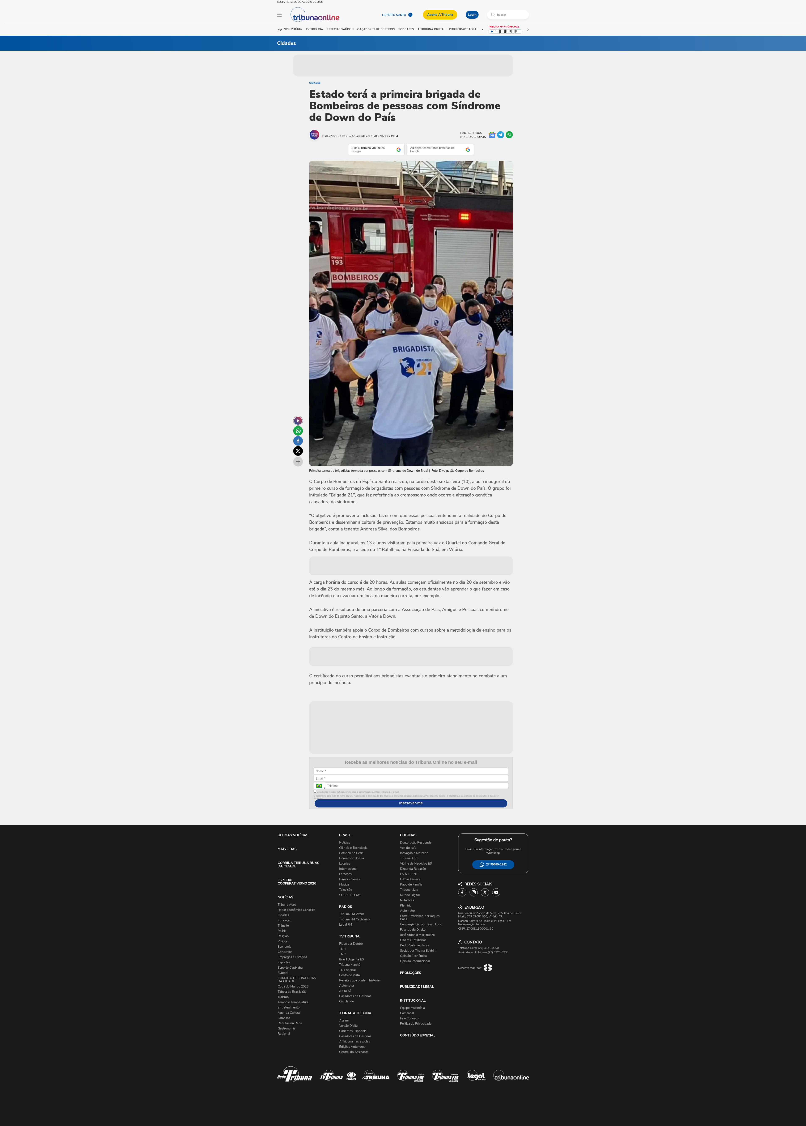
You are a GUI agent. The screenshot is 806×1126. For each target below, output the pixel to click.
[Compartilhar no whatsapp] (298, 431)
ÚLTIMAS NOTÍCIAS (293, 835)
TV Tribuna (314, 29)
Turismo (283, 997)
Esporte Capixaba (290, 967)
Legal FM (345, 924)
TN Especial (347, 970)
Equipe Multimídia (412, 1008)
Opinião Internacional (415, 961)
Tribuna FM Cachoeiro (354, 919)
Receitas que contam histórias (360, 980)
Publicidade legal (463, 29)
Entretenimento (289, 1007)
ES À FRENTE (410, 874)
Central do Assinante (354, 1052)
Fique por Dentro (351, 943)
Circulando (346, 1001)
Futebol (283, 972)
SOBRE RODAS (350, 895)
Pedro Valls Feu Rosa (414, 945)
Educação (284, 920)
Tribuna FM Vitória (352, 914)
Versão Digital (348, 1025)
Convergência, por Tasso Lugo (421, 924)
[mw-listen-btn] (298, 421)
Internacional (348, 868)
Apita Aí (345, 991)
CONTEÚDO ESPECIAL (417, 1035)
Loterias (344, 863)
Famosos (284, 1018)
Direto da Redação (413, 868)
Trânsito (283, 925)
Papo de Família (411, 884)
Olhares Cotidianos (413, 940)
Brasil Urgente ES (351, 959)
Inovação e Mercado (414, 853)
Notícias (344, 842)
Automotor (346, 985)
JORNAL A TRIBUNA (355, 1013)
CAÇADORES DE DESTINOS (376, 29)
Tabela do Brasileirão (292, 991)
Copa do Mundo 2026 (293, 986)
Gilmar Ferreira (410, 879)
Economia (284, 946)
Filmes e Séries (349, 879)
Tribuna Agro (287, 904)
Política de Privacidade (416, 1023)
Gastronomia (287, 1028)
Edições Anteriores (352, 1046)
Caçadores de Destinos (355, 996)
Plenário (405, 905)
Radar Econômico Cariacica (296, 910)
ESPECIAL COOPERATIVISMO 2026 (297, 882)
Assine (344, 1020)
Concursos (285, 952)
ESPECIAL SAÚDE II (340, 29)
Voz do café (408, 847)
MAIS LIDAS (287, 849)
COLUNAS (408, 835)
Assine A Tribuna (440, 14)
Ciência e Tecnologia (353, 847)
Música (344, 884)
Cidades (315, 83)
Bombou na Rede (351, 853)
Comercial (407, 1013)
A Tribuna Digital (431, 29)
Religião (283, 936)
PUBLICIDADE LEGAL (417, 986)
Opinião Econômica (413, 955)
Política (283, 941)
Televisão (345, 889)
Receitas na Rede (290, 1023)
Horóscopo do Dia (351, 858)
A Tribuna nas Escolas (354, 1041)
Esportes (284, 962)
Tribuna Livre (409, 889)
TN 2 (342, 954)
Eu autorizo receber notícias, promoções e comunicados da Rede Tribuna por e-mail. (357, 792)
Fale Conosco (409, 1018)
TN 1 (342, 949)
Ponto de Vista (349, 975)
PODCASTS (406, 29)
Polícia (282, 931)
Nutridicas (407, 900)
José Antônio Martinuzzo (417, 935)
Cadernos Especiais (352, 1031)
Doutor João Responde (416, 842)
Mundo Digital (410, 895)
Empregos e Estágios (292, 957)
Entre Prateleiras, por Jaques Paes (420, 917)
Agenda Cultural (289, 1012)
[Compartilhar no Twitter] (298, 451)
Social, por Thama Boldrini (418, 950)
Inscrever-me (411, 803)
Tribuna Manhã (349, 964)
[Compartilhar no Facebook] (298, 441)
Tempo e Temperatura (293, 1002)
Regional (284, 1033)
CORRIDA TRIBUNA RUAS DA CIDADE (298, 865)
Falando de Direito (412, 929)
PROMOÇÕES (410, 973)
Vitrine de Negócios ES (416, 863)
